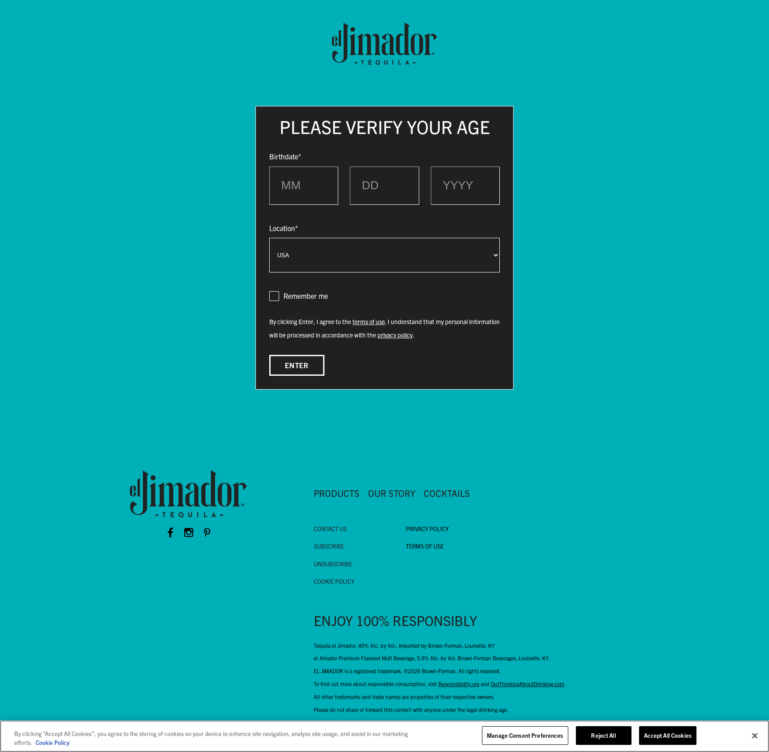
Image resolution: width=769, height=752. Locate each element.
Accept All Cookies (668, 735)
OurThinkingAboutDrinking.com (527, 683)
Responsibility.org (458, 683)
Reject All (603, 735)
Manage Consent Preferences (525, 735)
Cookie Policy (52, 742)
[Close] (755, 735)
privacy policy (395, 335)
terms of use (368, 321)
